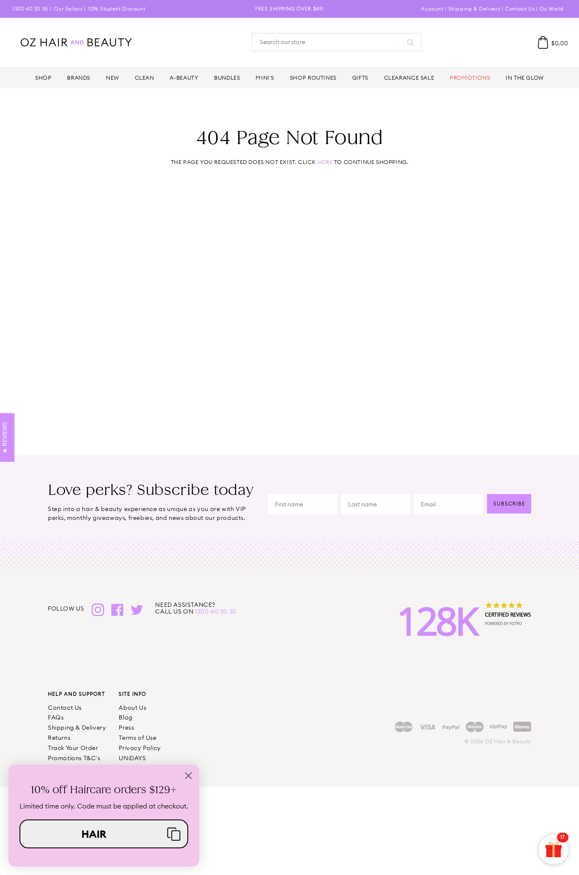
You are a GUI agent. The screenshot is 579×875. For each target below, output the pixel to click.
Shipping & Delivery (474, 9)
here (325, 161)
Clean (144, 77)
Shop (43, 77)
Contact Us (519, 9)
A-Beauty (184, 77)
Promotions (470, 77)
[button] (103, 833)
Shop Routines (313, 77)
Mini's (265, 77)
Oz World (552, 9)
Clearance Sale (409, 77)
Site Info (132, 694)
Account (432, 9)
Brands (78, 77)
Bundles (227, 77)
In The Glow (525, 77)
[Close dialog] (188, 775)
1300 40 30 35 (30, 9)
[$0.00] (543, 42)
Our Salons (68, 9)
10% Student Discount (116, 9)
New (112, 77)
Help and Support (76, 694)
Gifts (360, 77)
